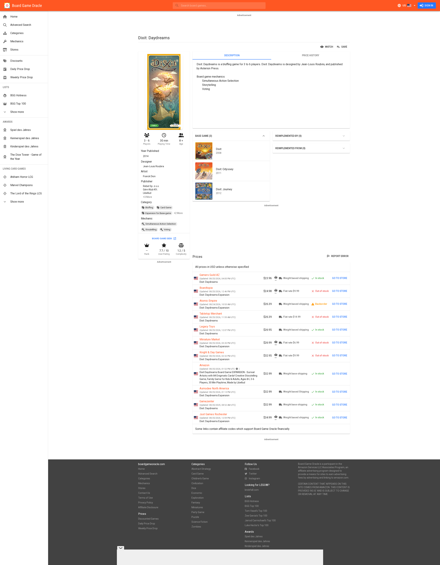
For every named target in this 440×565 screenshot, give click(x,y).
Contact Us (144, 493)
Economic (196, 493)
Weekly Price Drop (148, 528)
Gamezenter (207, 401)
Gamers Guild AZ (210, 275)
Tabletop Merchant (211, 313)
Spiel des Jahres (254, 536)
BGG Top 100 (252, 506)
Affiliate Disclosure (148, 507)
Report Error (340, 256)
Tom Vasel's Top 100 (256, 510)
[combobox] (219, 5)
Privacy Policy (145, 502)
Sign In (429, 5)
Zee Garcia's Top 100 (256, 515)
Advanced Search (147, 473)
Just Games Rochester (213, 414)
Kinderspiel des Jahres (257, 546)
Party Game (197, 512)
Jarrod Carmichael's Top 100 (260, 520)
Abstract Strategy (201, 468)
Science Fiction (199, 521)
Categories (144, 478)
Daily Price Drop (146, 523)
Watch (329, 46)
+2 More (178, 213)
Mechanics (144, 483)
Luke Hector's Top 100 (256, 525)
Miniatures (197, 507)
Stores (141, 488)
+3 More (147, 197)
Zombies (196, 526)
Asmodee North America (214, 388)
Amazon (204, 365)
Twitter (253, 473)
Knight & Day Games (212, 352)
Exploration (197, 497)
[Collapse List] (263, 135)
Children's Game (200, 478)
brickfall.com (252, 489)
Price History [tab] (310, 55)
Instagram (254, 478)
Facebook (254, 468)
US (404, 5)
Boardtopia (206, 287)
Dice (193, 488)
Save (344, 46)
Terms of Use (145, 497)
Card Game (197, 473)
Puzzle (195, 517)
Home (141, 468)
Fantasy (195, 502)
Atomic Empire (208, 300)
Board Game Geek (162, 238)
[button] (24, 112)
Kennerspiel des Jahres (257, 541)
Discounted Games (148, 518)
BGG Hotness (252, 501)
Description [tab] (232, 55)
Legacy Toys (207, 326)
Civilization (197, 483)
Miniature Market (210, 339)
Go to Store (339, 278)
